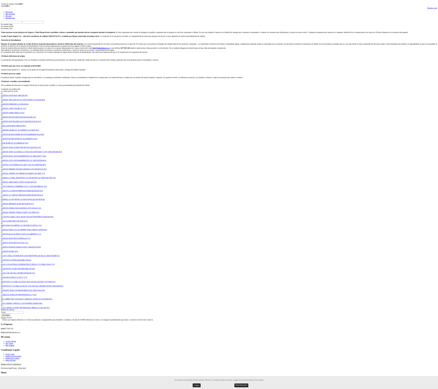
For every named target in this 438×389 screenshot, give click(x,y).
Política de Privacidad (13, 356)
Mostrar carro (432, 8)
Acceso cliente (10, 341)
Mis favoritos (10, 14)
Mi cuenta (9, 12)
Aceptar (196, 385)
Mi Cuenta (9, 343)
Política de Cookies (12, 358)
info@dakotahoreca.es (101, 48)
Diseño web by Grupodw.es (11, 364)
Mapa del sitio (10, 360)
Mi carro (8, 16)
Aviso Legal (9, 354)
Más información (241, 385)
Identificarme (10, 18)
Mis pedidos (9, 345)
